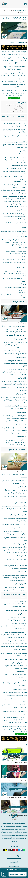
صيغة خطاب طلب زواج (19, 109)
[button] (25, 4)
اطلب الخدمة (15, 98)
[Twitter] (19, 850)
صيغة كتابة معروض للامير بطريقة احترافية (17, 797)
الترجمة (15, 295)
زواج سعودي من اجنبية (9, 342)
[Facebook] (22, 850)
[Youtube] (17, 850)
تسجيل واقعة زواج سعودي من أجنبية (16, 111)
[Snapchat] (6, 850)
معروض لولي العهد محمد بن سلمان (18, 780)
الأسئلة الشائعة (14, 862)
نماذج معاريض (18, 10)
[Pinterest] (14, 850)
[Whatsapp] (24, 850)
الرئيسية (25, 10)
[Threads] (4, 850)
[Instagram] (11, 850)
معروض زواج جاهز (20, 106)
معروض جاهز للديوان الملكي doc (19, 762)
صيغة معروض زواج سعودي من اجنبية (15, 104)
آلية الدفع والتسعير (14, 866)
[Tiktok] (9, 850)
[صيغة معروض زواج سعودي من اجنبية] (14, 49)
